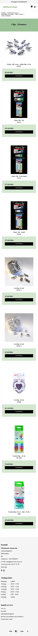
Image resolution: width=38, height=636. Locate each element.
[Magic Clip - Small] (19, 215)
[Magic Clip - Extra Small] (19, 159)
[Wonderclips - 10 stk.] (19, 439)
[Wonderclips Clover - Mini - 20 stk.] (19, 495)
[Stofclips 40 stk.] (19, 383)
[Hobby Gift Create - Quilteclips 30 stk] (19, 48)
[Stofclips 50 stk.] (19, 271)
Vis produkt (19, 76)
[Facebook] (1, 571)
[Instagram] (4, 571)
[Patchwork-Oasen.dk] (10, 7)
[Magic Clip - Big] (19, 103)
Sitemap (4, 567)
